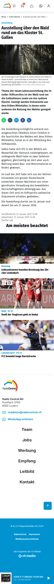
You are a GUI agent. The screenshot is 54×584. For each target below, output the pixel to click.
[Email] (16, 120)
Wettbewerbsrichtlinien (27, 539)
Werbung (27, 450)
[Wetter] (32, 6)
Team (27, 429)
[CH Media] (27, 555)
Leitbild (27, 471)
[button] (41, 6)
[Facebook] (22, 120)
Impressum (34, 534)
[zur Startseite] (7, 6)
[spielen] (48, 578)
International (14, 17)
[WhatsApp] (3, 120)
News (3, 17)
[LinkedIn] (29, 120)
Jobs (27, 439)
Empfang (27, 460)
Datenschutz (20, 534)
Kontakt (27, 481)
